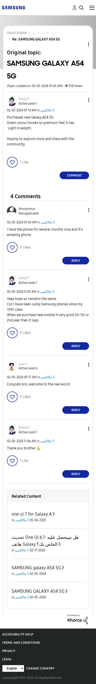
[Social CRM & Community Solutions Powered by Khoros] (78, 619)
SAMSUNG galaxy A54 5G (36, 567)
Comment (74, 175)
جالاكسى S (47, 110)
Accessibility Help (17, 634)
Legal (7, 659)
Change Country (40, 668)
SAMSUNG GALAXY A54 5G (38, 591)
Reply (75, 261)
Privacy (8, 651)
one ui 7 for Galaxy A (32, 514)
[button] (81, 100)
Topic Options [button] (81, 44)
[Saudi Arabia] (13, 7)
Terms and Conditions (21, 643)
